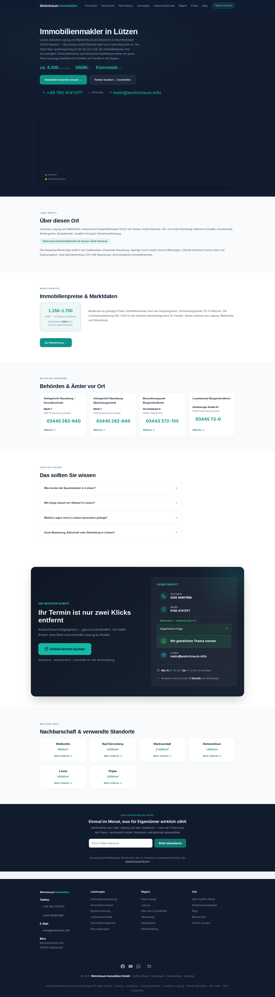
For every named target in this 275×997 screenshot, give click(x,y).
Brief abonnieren (170, 843)
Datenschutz (174, 976)
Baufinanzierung (100, 910)
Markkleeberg (149, 928)
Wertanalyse (126, 5)
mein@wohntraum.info (137, 92)
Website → (49, 429)
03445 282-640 (64, 420)
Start (43, 25)
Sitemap (189, 976)
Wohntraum (58, 6)
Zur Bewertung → (56, 342)
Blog (205, 5)
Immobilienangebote (103, 922)
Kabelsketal (148, 922)
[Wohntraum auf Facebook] (123, 966)
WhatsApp (97, 92)
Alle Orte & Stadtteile (154, 910)
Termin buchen (223, 5)
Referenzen (107, 5)
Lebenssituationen (164, 5)
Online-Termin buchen (67, 649)
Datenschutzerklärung (137, 861)
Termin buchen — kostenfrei (112, 79)
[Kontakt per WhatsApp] (138, 966)
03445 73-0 (208, 419)
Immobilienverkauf (102, 905)
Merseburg (148, 916)
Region (183, 5)
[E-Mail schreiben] (149, 966)
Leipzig (145, 905)
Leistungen (143, 5)
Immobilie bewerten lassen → (63, 79)
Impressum (157, 976)
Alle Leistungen (100, 928)
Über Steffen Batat (203, 899)
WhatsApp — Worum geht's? (178, 620)
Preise (194, 5)
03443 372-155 (162, 420)
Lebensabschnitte (101, 916)
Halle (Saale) (149, 899)
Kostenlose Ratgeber (204, 905)
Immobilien (91, 5)
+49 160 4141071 (64, 92)
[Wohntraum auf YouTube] (131, 966)
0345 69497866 (53, 915)
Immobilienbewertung (104, 899)
